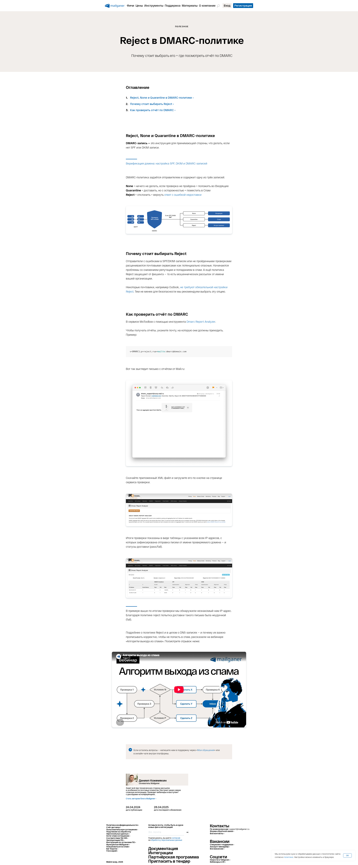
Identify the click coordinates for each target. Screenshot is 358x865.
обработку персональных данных (166, 840)
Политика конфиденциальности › (122, 825)
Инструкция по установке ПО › (121, 842)
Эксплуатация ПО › (115, 840)
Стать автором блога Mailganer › (141, 798)
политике (288, 857)
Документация (163, 848)
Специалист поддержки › (222, 844)
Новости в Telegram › (220, 860)
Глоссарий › (112, 851)
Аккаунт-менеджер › (220, 846)
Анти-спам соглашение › (118, 836)
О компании (207, 5)
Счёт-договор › (113, 827)
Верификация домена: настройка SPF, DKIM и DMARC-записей (166, 163)
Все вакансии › (217, 848)
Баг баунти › (112, 848)
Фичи (130, 5)
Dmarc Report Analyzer (201, 321)
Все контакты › (217, 833)
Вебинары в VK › (218, 862)
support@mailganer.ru (239, 829)
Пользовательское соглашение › (122, 829)
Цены (139, 5)
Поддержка (172, 5)
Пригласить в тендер (169, 860)
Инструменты (153, 5)
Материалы (190, 5)
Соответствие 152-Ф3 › (117, 838)
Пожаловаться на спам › (118, 846)
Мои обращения (205, 750)
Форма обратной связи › (222, 831)
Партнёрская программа (173, 856)
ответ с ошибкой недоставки (183, 194)
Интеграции (160, 852)
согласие (176, 838)
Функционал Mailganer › (118, 844)
